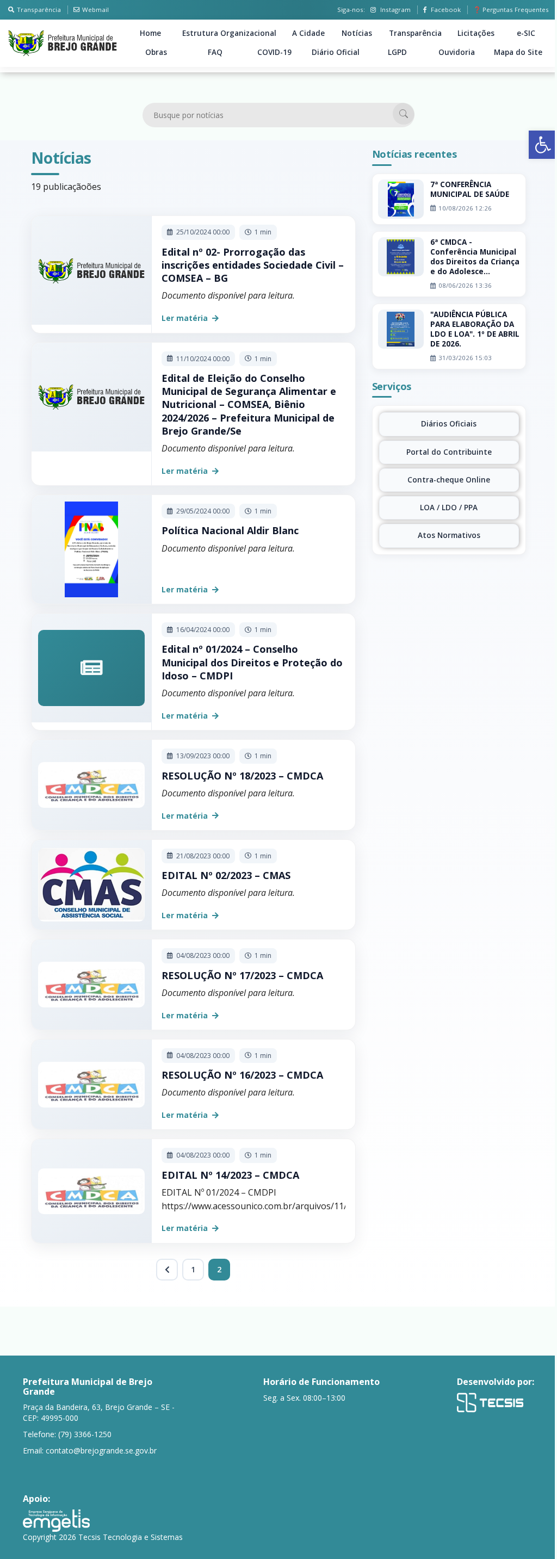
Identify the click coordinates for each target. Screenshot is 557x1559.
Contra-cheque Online (448, 480)
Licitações (475, 33)
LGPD (397, 52)
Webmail (95, 9)
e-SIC (526, 33)
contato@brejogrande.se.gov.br (101, 1450)
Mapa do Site (518, 52)
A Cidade (308, 33)
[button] (543, 145)
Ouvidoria (456, 52)
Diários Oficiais (448, 424)
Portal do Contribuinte (449, 452)
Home (150, 33)
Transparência (39, 9)
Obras (156, 52)
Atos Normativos (449, 535)
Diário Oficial (336, 52)
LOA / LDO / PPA (449, 507)
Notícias (357, 33)
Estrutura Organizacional (229, 33)
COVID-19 (274, 52)
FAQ (215, 52)
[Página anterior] (167, 1269)
